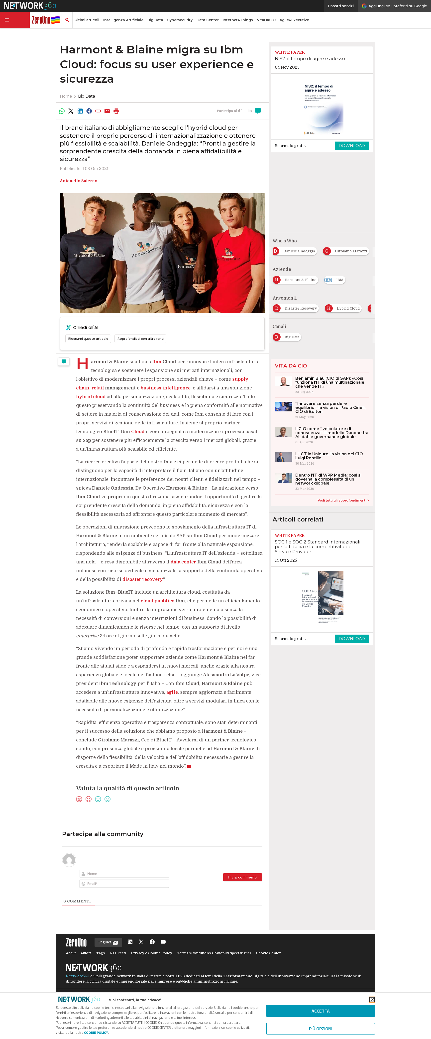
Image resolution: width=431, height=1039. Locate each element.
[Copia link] (98, 111)
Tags (100, 953)
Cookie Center (268, 953)
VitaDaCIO (266, 20)
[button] (15, 20)
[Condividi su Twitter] (71, 111)
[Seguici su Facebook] (152, 942)
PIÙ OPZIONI (320, 1028)
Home (66, 96)
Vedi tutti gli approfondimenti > (343, 500)
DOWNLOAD (352, 145)
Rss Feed (118, 953)
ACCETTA (321, 1011)
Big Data (155, 20)
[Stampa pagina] (116, 111)
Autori (86, 953)
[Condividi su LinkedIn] (80, 111)
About (71, 953)
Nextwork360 (77, 976)
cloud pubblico (157, 600)
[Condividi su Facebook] (89, 111)
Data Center (208, 20)
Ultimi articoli (87, 20)
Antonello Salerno (78, 181)
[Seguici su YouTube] (163, 942)
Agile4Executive (294, 20)
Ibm (157, 361)
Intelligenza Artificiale (123, 20)
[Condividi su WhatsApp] (62, 111)
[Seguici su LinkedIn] (130, 942)
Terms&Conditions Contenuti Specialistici (214, 953)
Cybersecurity (180, 20)
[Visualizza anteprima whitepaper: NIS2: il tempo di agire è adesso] (322, 106)
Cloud (138, 431)
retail (98, 387)
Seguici (105, 942)
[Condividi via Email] (107, 111)
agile (172, 692)
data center (183, 561)
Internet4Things (238, 20)
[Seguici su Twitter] (141, 942)
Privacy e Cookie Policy (151, 953)
